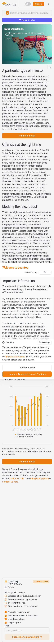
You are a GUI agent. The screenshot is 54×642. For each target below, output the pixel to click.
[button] (44, 342)
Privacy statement (15, 356)
